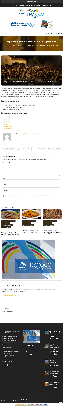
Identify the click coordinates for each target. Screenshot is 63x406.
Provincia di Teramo (7, 225)
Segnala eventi (47, 5)
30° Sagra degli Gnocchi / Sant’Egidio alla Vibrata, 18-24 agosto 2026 (52, 232)
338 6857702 (6, 120)
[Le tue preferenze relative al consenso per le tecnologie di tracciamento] (60, 403)
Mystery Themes (23, 401)
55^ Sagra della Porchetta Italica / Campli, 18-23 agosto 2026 (10, 234)
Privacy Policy (32, 399)
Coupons (40, 399)
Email (5, 184)
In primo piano (5, 223)
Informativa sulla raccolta (21, 404)
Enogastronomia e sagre (11, 78)
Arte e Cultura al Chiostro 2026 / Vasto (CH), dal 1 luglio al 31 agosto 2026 (54, 335)
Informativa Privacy (8, 311)
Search (58, 33)
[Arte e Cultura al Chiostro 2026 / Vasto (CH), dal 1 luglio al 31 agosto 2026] (46, 332)
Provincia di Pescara (28, 225)
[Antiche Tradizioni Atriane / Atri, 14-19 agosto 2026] (46, 362)
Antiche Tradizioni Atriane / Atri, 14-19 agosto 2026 (54, 363)
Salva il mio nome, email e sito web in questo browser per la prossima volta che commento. (29, 196)
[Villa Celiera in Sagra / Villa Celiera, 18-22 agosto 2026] (46, 384)
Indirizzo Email (6, 122)
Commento (6, 163)
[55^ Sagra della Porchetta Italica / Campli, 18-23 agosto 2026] (46, 373)
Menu (4, 33)
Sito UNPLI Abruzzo (36, 5)
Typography (24, 399)
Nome (5, 178)
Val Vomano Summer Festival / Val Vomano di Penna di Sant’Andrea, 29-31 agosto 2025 (16, 149)
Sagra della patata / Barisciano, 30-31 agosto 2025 (28, 82)
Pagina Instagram (7, 128)
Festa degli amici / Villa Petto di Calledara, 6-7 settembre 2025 (49, 149)
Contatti (15, 5)
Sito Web (5, 124)
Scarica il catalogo (25, 5)
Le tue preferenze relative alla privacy (35, 404)
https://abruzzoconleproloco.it (29, 134)
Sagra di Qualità (6, 227)
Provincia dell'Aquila (24, 78)
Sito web (5, 190)
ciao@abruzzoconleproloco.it (11, 295)
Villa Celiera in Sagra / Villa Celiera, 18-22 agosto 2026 (54, 385)
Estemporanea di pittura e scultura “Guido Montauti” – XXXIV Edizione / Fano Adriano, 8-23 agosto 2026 (54, 349)
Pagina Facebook (7, 126)
